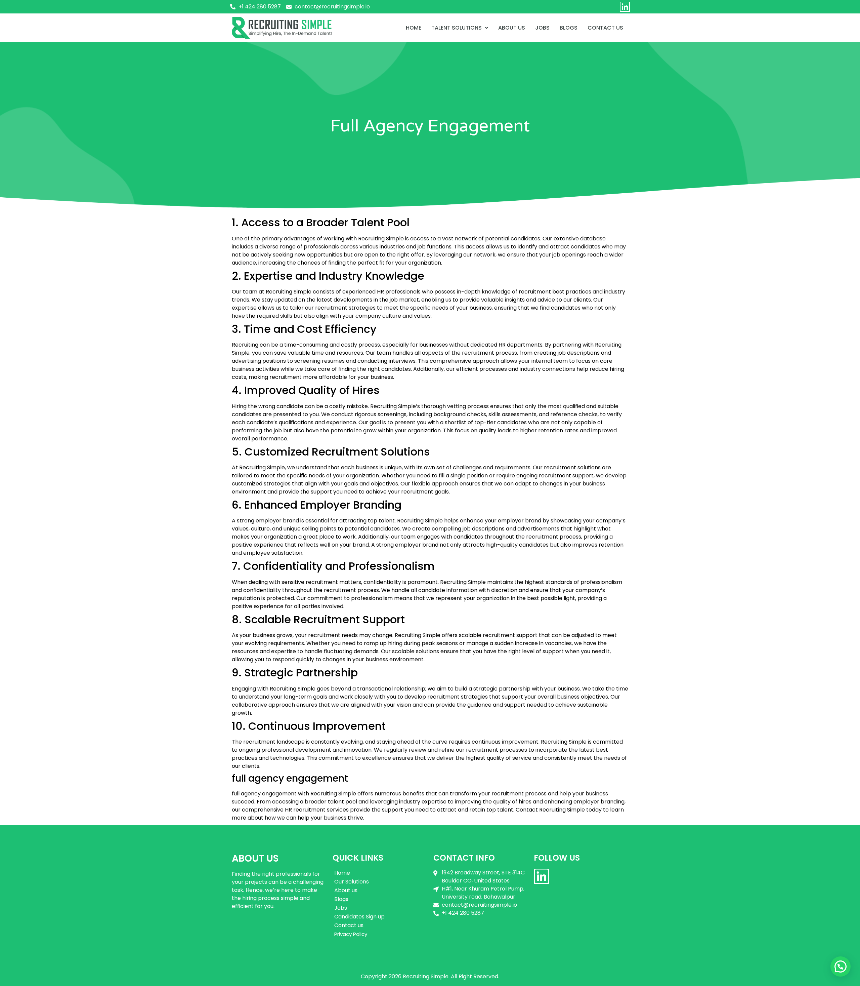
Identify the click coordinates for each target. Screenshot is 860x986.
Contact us (348, 925)
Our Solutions (351, 881)
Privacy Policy (350, 934)
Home (413, 28)
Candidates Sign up (359, 916)
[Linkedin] (625, 7)
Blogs (568, 28)
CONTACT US (605, 28)
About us (511, 28)
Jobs (542, 28)
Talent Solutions (456, 28)
